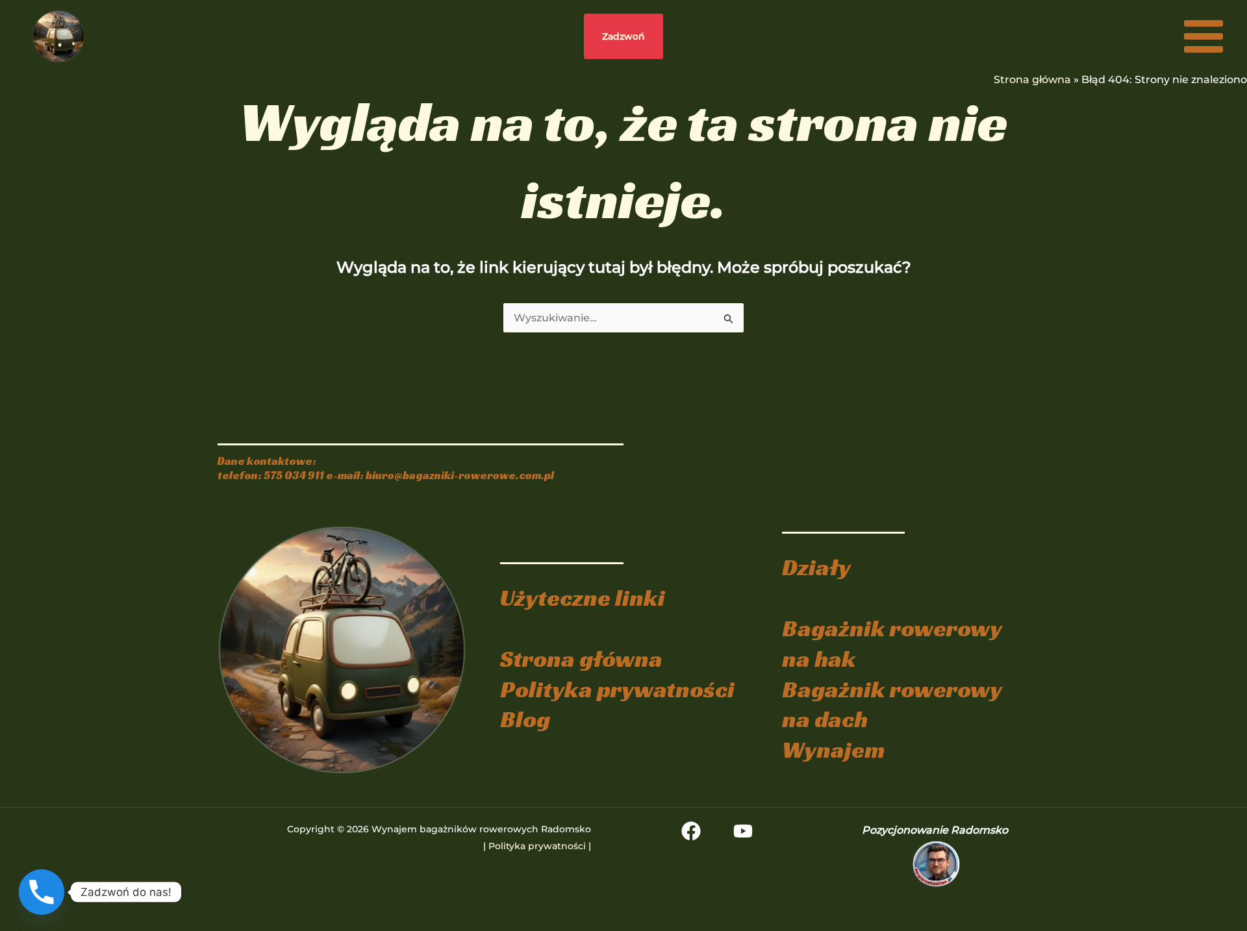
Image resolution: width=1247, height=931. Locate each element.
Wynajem (833, 749)
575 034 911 (294, 475)
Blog (525, 719)
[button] (623, 36)
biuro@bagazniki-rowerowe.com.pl (460, 475)
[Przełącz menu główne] (1203, 36)
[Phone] (41, 892)
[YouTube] (743, 831)
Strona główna (1032, 79)
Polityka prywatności (617, 689)
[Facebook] (691, 831)
